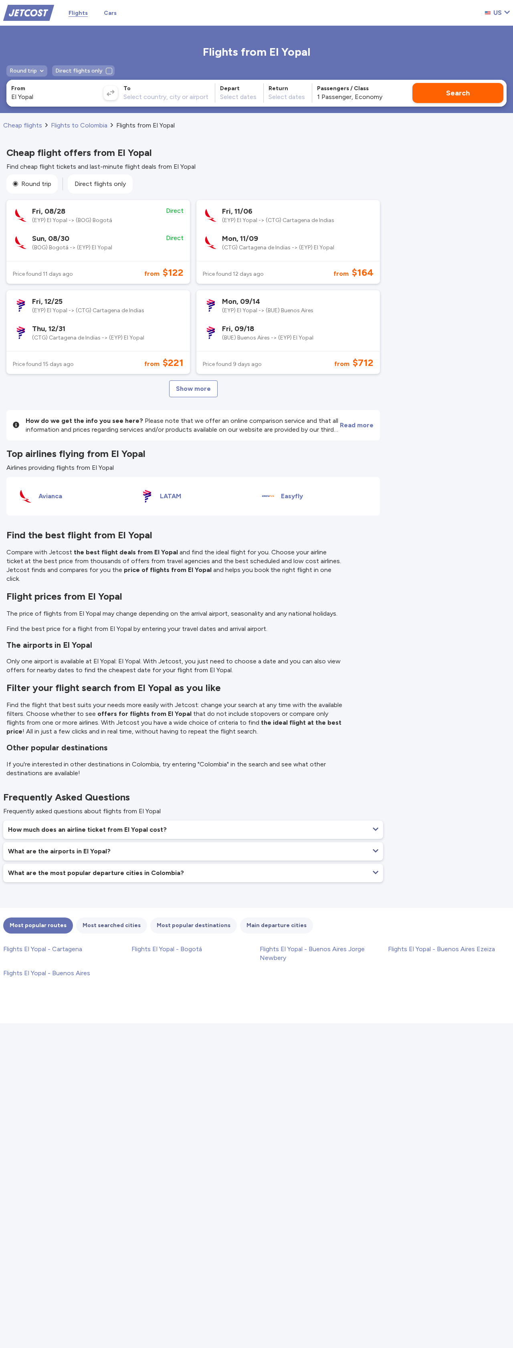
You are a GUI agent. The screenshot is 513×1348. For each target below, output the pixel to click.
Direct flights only (100, 184)
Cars (110, 13)
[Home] (28, 12)
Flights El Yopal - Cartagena (42, 949)
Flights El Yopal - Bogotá (166, 949)
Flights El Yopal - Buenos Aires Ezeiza (441, 949)
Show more (193, 388)
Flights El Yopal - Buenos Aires (46, 973)
